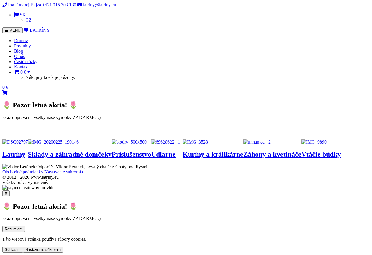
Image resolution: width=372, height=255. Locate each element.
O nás (19, 56)
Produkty (22, 45)
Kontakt (21, 66)
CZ (29, 19)
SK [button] (22, 14)
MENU (13, 30)
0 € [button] (23, 72)
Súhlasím (13, 249)
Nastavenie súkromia (63, 171)
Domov (21, 40)
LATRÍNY (39, 30)
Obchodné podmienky (23, 171)
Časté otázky (25, 61)
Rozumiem (14, 229)
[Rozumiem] (6, 193)
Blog (18, 51)
